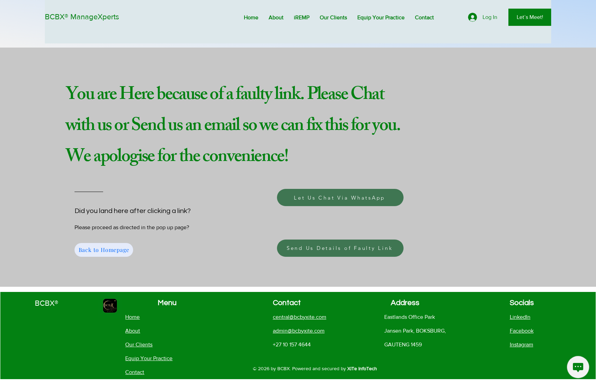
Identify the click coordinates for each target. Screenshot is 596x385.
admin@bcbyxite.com (299, 331)
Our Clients (138, 344)
